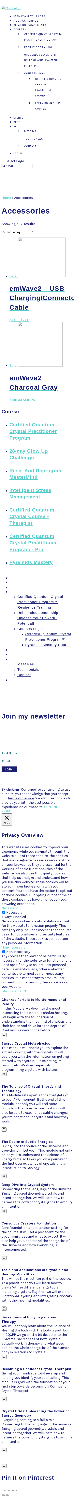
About (17, 126)
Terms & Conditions (14, 785)
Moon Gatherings (25, 20)
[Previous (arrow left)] (3, 1495)
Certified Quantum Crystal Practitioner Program (33, 431)
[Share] (7, 1490)
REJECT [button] (7, 811)
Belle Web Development (48, 782)
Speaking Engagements (29, 25)
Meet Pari (30, 131)
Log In (17, 153)
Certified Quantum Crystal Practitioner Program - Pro (33, 542)
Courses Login (35, 73)
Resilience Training (38, 47)
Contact (30, 146)
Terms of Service (21, 798)
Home (6, 198)
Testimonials (33, 138)
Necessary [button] (10, 908)
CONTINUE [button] (52, 807)
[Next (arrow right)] (7, 1495)
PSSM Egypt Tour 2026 (29, 16)
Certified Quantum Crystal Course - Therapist (31, 516)
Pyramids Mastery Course (48, 645)
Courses (19, 29)
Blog (17, 122)
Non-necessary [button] (13, 947)
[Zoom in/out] (15, 1490)
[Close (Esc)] (3, 1490)
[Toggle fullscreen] (11, 1490)
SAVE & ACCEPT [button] (14, 991)
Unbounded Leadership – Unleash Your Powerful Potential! (41, 60)
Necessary (14, 912)
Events (18, 117)
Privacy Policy (40, 785)
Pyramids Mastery (31, 562)
